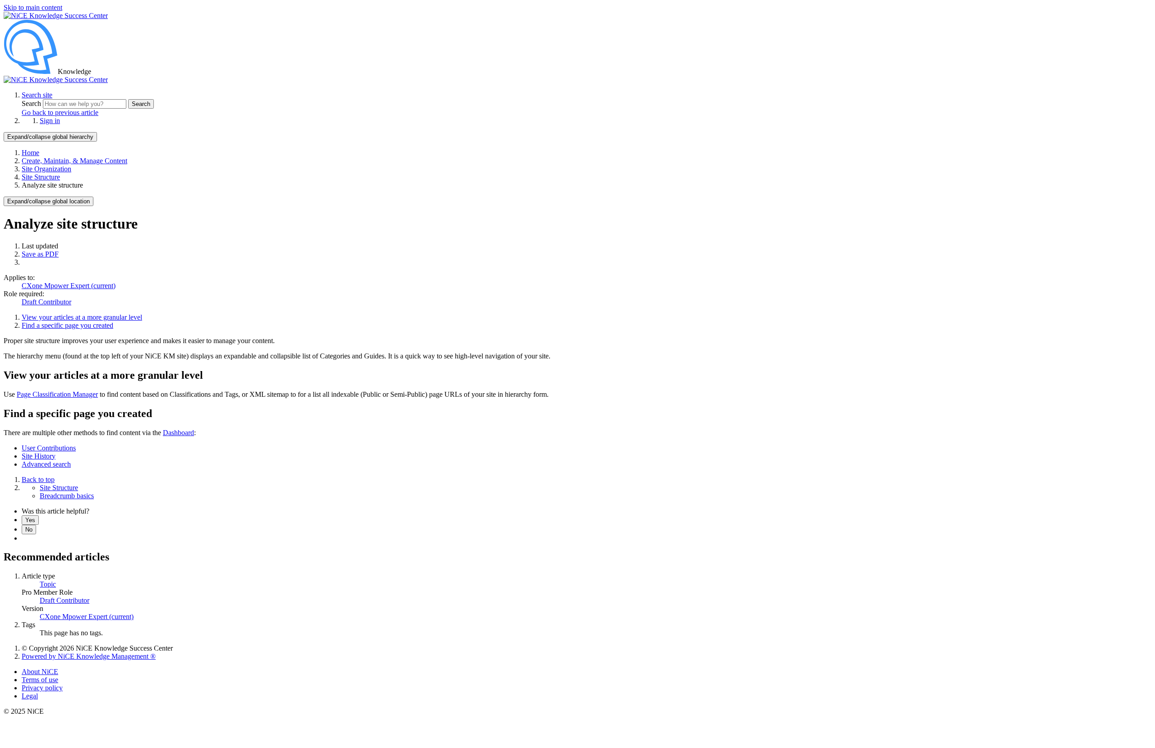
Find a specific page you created (67, 325)
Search (32, 103)
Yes (30, 520)
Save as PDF (40, 254)
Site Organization (46, 169)
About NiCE (40, 671)
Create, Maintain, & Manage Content (74, 161)
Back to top (38, 479)
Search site (37, 95)
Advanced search (46, 464)
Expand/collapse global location (48, 201)
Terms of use (40, 680)
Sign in (50, 120)
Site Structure (41, 177)
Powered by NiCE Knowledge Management (89, 656)
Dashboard (178, 432)
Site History (38, 456)
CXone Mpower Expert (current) (69, 285)
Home (30, 152)
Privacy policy (42, 688)
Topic (48, 584)
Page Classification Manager (57, 394)
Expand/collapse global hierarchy (50, 136)
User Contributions (49, 448)
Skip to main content (33, 7)
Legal (30, 696)
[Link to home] (56, 79)
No (28, 529)
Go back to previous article (60, 112)
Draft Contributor (46, 302)
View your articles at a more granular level (82, 317)
